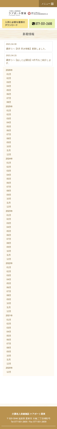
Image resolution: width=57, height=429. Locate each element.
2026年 (9, 69)
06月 (9, 94)
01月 (9, 74)
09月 (9, 142)
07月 (9, 98)
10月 (9, 146)
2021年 (9, 315)
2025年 (9, 106)
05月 (9, 90)
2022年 (9, 263)
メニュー (46, 3)
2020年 (9, 367)
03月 (9, 82)
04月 (9, 86)
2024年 (9, 158)
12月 (9, 154)
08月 (9, 102)
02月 (9, 78)
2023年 (9, 210)
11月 (9, 150)
